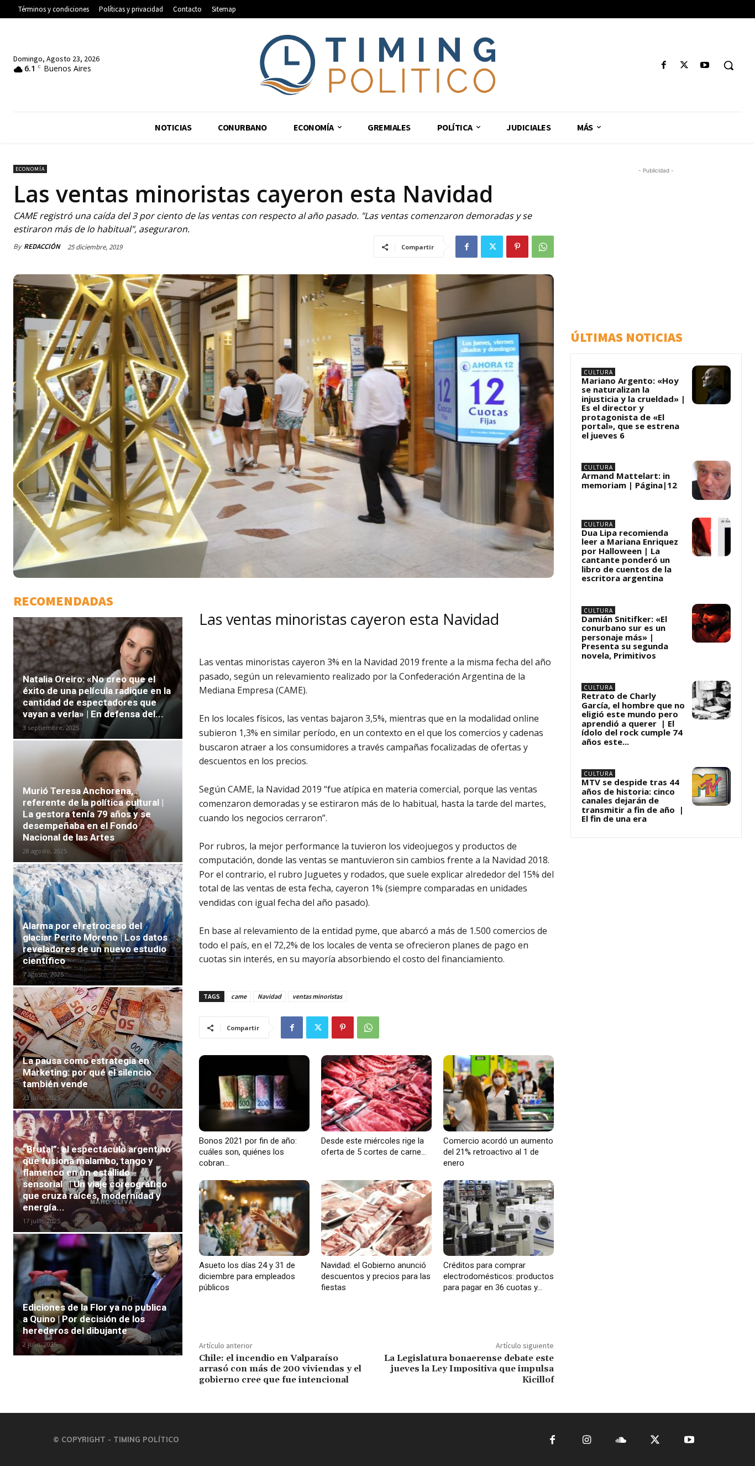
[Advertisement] (662, 245)
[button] (728, 65)
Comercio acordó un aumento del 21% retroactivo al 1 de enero (498, 1152)
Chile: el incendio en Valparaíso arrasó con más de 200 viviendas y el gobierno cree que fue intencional (280, 1369)
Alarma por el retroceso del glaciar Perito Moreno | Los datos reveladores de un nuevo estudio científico (95, 943)
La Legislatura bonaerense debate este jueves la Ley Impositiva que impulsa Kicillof (469, 1369)
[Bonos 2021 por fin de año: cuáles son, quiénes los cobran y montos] (254, 1093)
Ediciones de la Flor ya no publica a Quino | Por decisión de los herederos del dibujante (94, 1319)
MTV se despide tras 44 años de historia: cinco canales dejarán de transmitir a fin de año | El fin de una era (632, 800)
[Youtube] (705, 65)
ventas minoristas (317, 996)
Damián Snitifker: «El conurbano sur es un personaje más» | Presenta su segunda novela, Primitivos (624, 637)
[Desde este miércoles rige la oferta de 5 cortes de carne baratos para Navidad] (376, 1093)
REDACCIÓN (42, 246)
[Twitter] (684, 65)
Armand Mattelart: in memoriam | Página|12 (629, 480)
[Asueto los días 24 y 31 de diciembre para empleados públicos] (254, 1218)
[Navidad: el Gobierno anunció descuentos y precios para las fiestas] (376, 1218)
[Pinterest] (517, 247)
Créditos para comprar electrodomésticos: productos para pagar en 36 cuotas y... (498, 1276)
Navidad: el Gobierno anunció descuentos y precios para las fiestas (376, 1276)
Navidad (269, 996)
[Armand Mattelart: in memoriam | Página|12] (711, 480)
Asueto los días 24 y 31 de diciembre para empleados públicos (247, 1276)
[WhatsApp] (543, 247)
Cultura (598, 372)
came (239, 996)
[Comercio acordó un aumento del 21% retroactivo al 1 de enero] (498, 1093)
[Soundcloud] (621, 1439)
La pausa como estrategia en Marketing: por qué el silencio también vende (87, 1072)
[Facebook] (663, 65)
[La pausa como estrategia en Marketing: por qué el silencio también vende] (97, 1048)
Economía (30, 169)
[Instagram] (587, 1439)
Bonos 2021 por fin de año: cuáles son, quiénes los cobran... (248, 1152)
